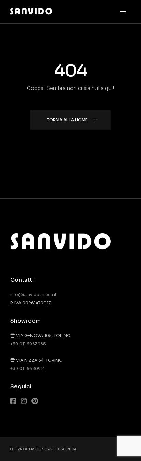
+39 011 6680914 (27, 368)
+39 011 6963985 (28, 343)
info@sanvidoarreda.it (33, 294)
